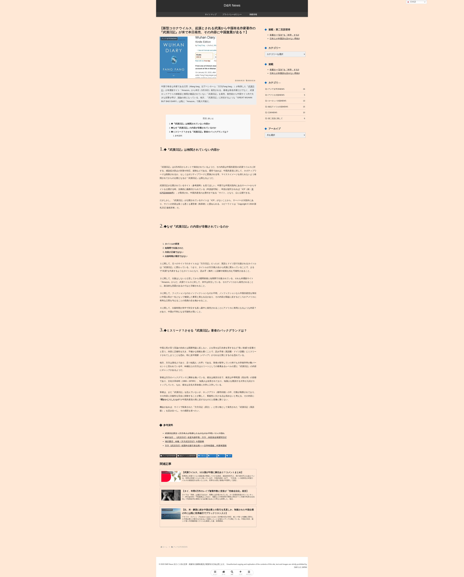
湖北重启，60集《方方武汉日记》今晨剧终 (184, 441)
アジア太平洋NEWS (169, 456)
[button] (438, 404)
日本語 (413, 2)
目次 (205, 118)
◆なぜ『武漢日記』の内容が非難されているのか (193, 128)
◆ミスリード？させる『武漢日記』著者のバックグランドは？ (199, 132)
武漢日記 (203, 456)
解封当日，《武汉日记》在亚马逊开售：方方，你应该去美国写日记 (196, 437)
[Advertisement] (208, 536)
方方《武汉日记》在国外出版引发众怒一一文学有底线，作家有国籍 (196, 446)
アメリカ (213, 456)
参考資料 (178, 136)
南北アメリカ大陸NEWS (188, 456)
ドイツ (222, 456)
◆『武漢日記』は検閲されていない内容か (190, 124)
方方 (229, 456)
